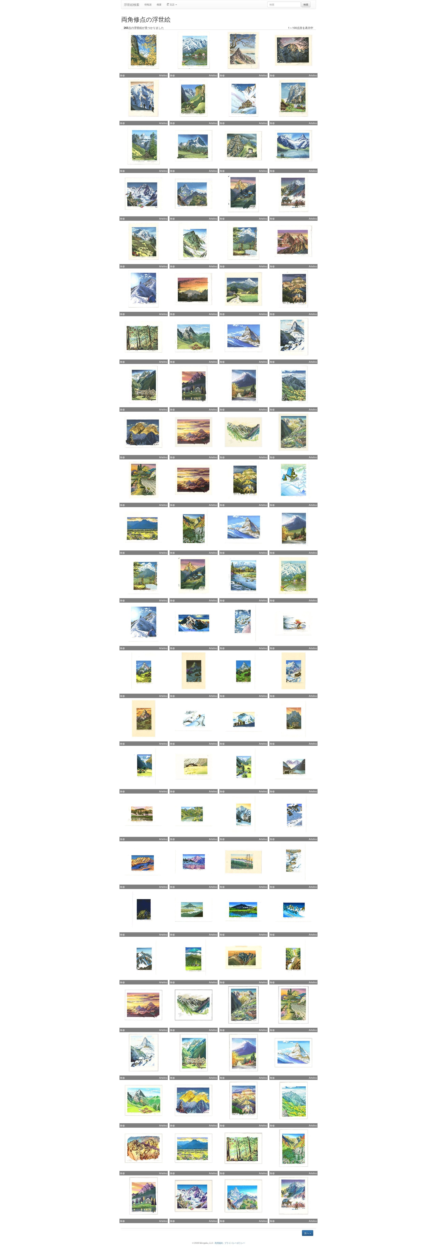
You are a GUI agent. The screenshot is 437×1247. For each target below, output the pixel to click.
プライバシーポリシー (234, 1242)
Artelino (163, 75)
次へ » (307, 1233)
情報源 (148, 4)
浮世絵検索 (131, 4)
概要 (159, 4)
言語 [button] (172, 4)
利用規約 (219, 1242)
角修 (122, 75)
